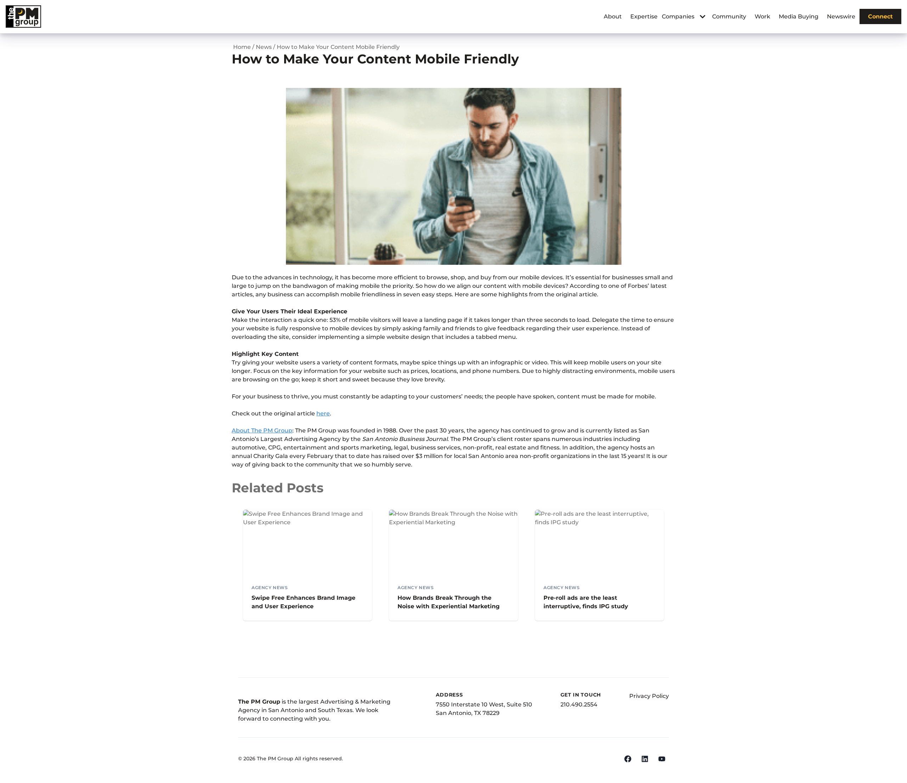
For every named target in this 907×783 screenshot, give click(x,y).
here (323, 413)
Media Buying (798, 16)
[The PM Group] (23, 16)
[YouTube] (662, 759)
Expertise (644, 16)
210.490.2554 (578, 704)
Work (762, 16)
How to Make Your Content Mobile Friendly (338, 47)
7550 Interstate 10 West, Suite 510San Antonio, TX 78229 (484, 708)
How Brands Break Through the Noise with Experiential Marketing (449, 602)
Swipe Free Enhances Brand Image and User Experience (303, 602)
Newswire (841, 16)
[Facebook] (628, 759)
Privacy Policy (649, 696)
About (613, 16)
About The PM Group (262, 430)
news (264, 47)
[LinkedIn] (645, 759)
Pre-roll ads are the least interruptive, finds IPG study (585, 602)
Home (242, 47)
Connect (880, 16)
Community (729, 16)
